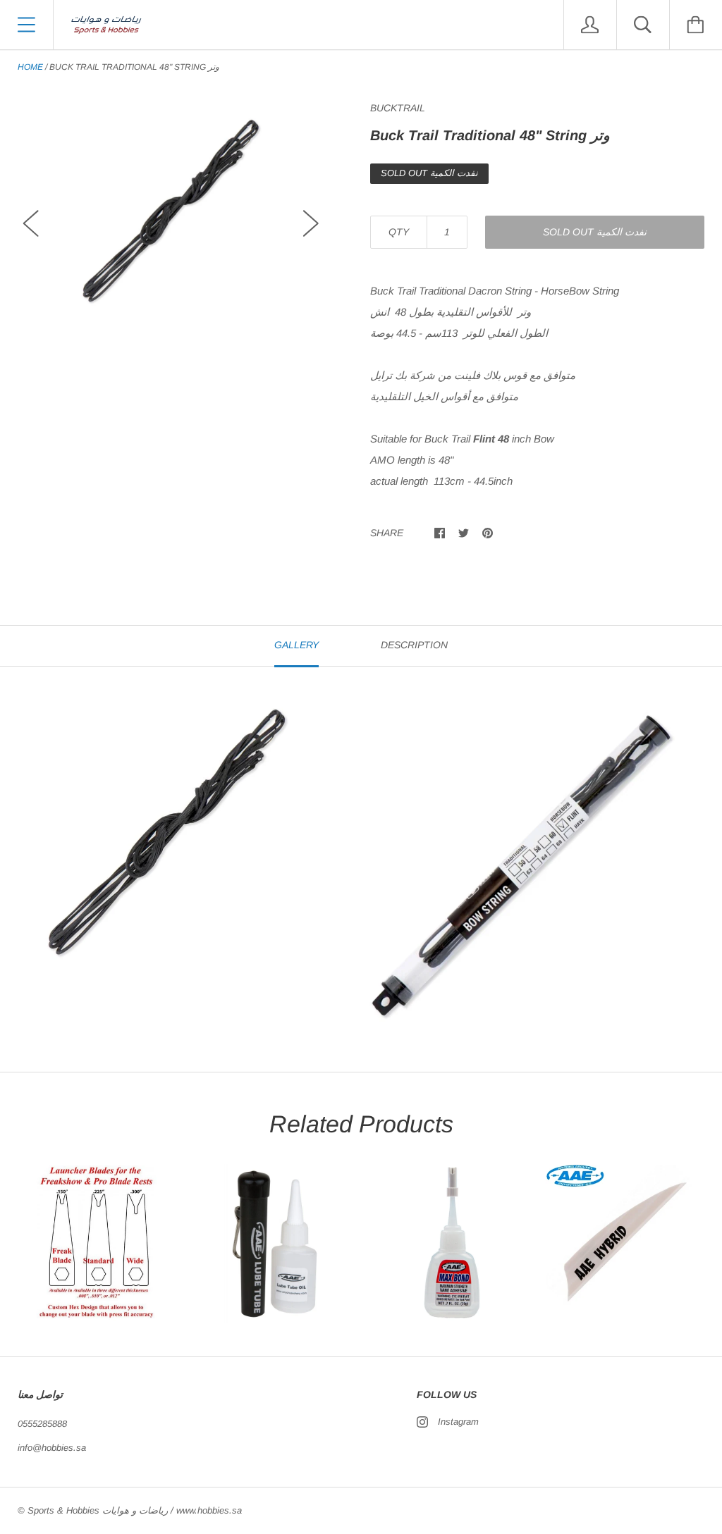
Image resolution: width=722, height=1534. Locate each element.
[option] (171, 210)
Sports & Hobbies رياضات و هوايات (97, 1510)
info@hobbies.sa (52, 1447)
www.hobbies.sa (209, 1510)
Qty (398, 231)
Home (30, 67)
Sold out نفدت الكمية (595, 231)
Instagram (458, 1421)
